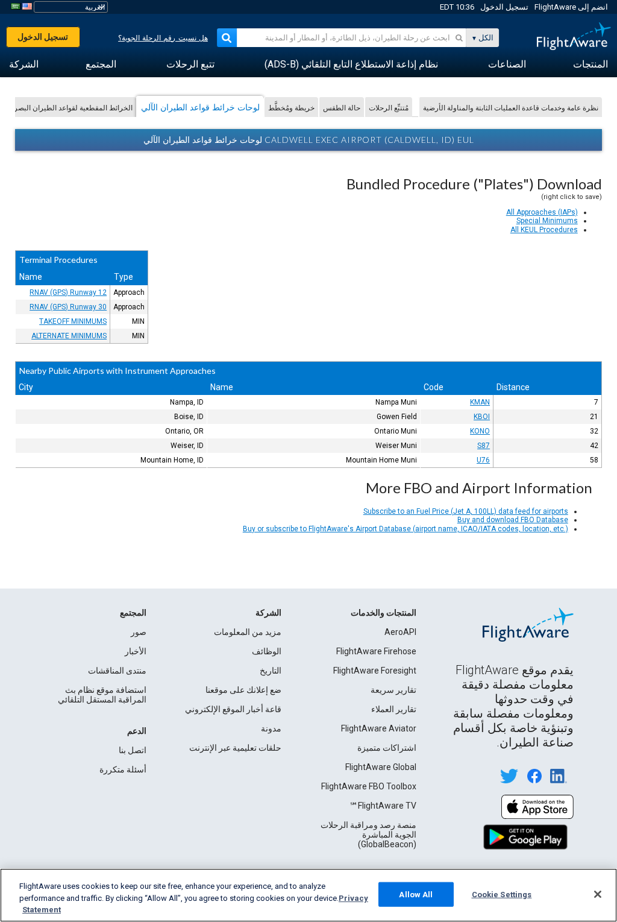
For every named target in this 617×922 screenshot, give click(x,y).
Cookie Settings (502, 893)
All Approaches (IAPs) (542, 212)
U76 (483, 460)
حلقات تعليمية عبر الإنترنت (235, 748)
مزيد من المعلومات (247, 632)
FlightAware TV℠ (382, 805)
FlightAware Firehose (376, 651)
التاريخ (270, 670)
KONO (480, 431)
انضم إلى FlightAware (571, 6)
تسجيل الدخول (504, 6)
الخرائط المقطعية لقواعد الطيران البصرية (70, 107)
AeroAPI (400, 632)
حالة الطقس (341, 107)
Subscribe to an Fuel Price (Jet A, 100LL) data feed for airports (465, 511)
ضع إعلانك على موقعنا (243, 690)
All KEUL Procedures (544, 230)
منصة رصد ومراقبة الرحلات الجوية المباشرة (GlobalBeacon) (368, 834)
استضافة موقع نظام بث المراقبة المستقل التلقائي (102, 694)
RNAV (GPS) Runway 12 (68, 292)
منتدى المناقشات (117, 670)
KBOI (482, 416)
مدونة (271, 728)
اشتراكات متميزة (386, 748)
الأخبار (135, 651)
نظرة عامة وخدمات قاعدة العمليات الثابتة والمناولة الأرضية (510, 107)
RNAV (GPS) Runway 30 (68, 307)
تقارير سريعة (393, 690)
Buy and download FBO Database (512, 520)
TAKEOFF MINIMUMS (73, 321)
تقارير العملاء (393, 709)
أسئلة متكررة (122, 769)
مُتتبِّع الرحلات (389, 107)
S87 (483, 445)
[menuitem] (590, 64)
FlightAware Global (380, 767)
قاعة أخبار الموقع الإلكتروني (233, 709)
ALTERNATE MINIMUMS (69, 336)
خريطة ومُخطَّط (291, 107)
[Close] (597, 894)
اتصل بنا (132, 750)
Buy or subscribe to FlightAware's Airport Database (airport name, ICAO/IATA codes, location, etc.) (405, 529)
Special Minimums (547, 220)
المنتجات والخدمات (383, 612)
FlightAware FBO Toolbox (368, 786)
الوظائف (266, 651)
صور (138, 632)
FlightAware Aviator (378, 728)
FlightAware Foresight (374, 670)
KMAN (480, 402)
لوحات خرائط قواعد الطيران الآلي (200, 107)
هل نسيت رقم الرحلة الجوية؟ (163, 38)
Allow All (416, 893)
